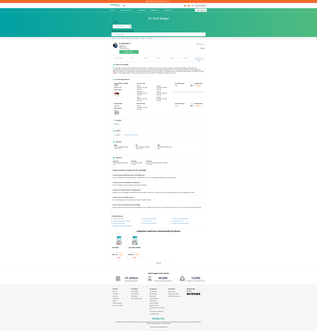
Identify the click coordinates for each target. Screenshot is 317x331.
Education (172, 58)
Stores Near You (153, 300)
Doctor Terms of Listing (173, 293)
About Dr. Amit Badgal (118, 58)
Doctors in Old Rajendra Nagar (181, 223)
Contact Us (115, 296)
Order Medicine (153, 291)
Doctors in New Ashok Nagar (180, 218)
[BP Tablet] (118, 240)
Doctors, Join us (171, 291)
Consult (112, 10)
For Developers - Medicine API (156, 311)
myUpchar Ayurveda (117, 303)
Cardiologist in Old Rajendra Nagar (122, 226)
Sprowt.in (115, 300)
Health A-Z (168, 10)
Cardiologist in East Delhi (149, 218)
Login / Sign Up (200, 10)
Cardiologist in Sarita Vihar (150, 223)
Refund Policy (134, 296)
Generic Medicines (154, 298)
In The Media (116, 293)
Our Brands (141, 10)
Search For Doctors (154, 303)
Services (158, 58)
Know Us (115, 289)
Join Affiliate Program (154, 313)
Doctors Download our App (174, 296)
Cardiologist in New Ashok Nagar (121, 221)
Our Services (153, 289)
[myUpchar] (203, 48)
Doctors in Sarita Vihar (119, 223)
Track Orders (152, 296)
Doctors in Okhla (147, 221)
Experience (185, 58)
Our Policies (134, 289)
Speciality (145, 58)
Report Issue (200, 44)
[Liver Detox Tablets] (134, 240)
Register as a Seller (154, 305)
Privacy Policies (134, 291)
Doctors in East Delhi (118, 218)
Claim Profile (129, 52)
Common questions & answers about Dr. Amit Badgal (198, 59)
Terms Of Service (135, 293)
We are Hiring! (116, 298)
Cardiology (116, 124)
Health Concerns (126, 10)
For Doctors (171, 289)
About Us (115, 291)
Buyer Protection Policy (136, 298)
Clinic (132, 58)
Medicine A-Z (154, 10)
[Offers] (185, 5)
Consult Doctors (153, 293)
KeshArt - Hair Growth (117, 305)
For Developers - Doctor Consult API (157, 308)
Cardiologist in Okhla (178, 221)
